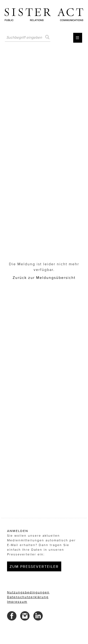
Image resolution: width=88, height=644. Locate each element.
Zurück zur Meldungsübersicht (44, 277)
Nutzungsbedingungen (28, 592)
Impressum (17, 601)
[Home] (44, 13)
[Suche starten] (46, 37)
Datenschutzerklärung (28, 597)
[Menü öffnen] (77, 38)
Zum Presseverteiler (34, 566)
